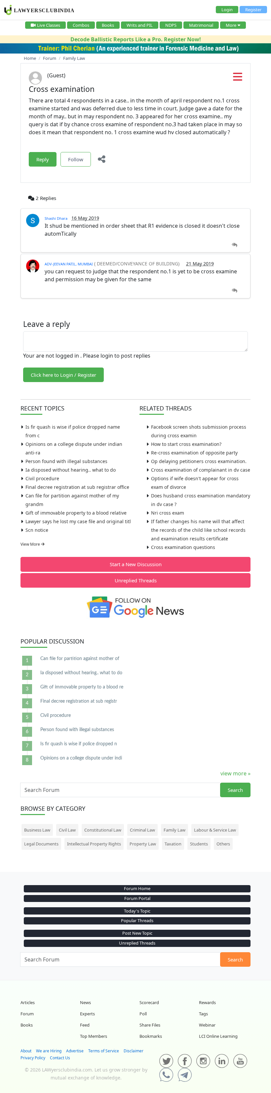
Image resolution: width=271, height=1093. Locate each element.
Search (235, 790)
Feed (85, 1025)
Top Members (93, 1036)
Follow (75, 159)
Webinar (207, 1025)
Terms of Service (103, 1051)
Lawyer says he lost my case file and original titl (78, 521)
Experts (87, 1014)
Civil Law (67, 830)
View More (30, 544)
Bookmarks (150, 1036)
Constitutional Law (102, 830)
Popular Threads (137, 920)
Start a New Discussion (136, 564)
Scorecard (149, 1002)
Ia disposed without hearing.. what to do (70, 470)
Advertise (75, 1051)
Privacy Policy (32, 1058)
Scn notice (36, 530)
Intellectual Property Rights (94, 844)
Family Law (174, 830)
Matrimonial (201, 25)
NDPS (170, 25)
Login (227, 10)
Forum (27, 1014)
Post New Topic (137, 933)
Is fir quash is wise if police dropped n (78, 744)
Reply (42, 159)
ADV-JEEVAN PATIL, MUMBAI (69, 263)
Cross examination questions (183, 547)
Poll (143, 1014)
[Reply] (234, 245)
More (231, 25)
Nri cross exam (167, 513)
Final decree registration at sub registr (78, 701)
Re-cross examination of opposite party (194, 452)
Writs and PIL (140, 25)
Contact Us (60, 1058)
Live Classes (48, 25)
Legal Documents (41, 844)
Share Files (149, 1025)
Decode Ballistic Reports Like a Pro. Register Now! (135, 39)
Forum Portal (137, 898)
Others (223, 844)
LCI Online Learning (218, 1036)
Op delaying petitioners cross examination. (199, 461)
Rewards (207, 1002)
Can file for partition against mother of (79, 658)
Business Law (37, 830)
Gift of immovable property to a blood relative (76, 513)
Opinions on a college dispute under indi (81, 758)
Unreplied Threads (136, 580)
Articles (27, 1002)
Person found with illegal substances (66, 461)
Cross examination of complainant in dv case (200, 470)
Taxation (173, 844)
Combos (81, 25)
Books (108, 25)
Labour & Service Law (215, 830)
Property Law (143, 844)
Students (199, 844)
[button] (237, 78)
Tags (203, 1014)
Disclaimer (133, 1051)
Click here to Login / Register (63, 374)
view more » (235, 773)
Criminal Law (142, 830)
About (25, 1051)
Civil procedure (42, 478)
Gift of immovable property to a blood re (81, 687)
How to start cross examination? (186, 444)
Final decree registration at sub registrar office (77, 487)
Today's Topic (137, 911)
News (85, 1002)
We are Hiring (48, 1051)
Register (253, 10)
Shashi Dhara (56, 218)
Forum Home (137, 888)
